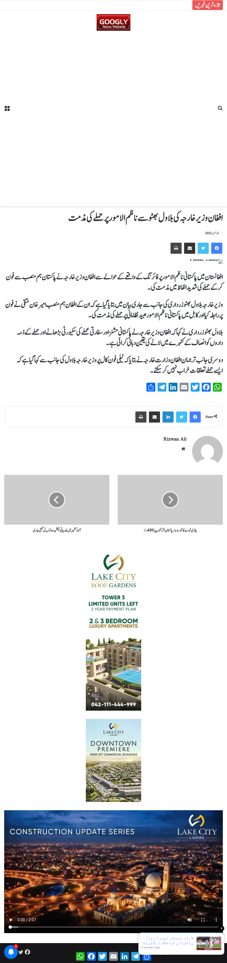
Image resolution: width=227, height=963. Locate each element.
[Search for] (220, 110)
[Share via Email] (189, 248)
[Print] (176, 248)
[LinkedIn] (168, 417)
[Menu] (7, 110)
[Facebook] (216, 248)
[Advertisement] (113, 116)
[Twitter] (203, 248)
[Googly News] (113, 22)
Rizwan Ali (175, 439)
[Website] (183, 449)
